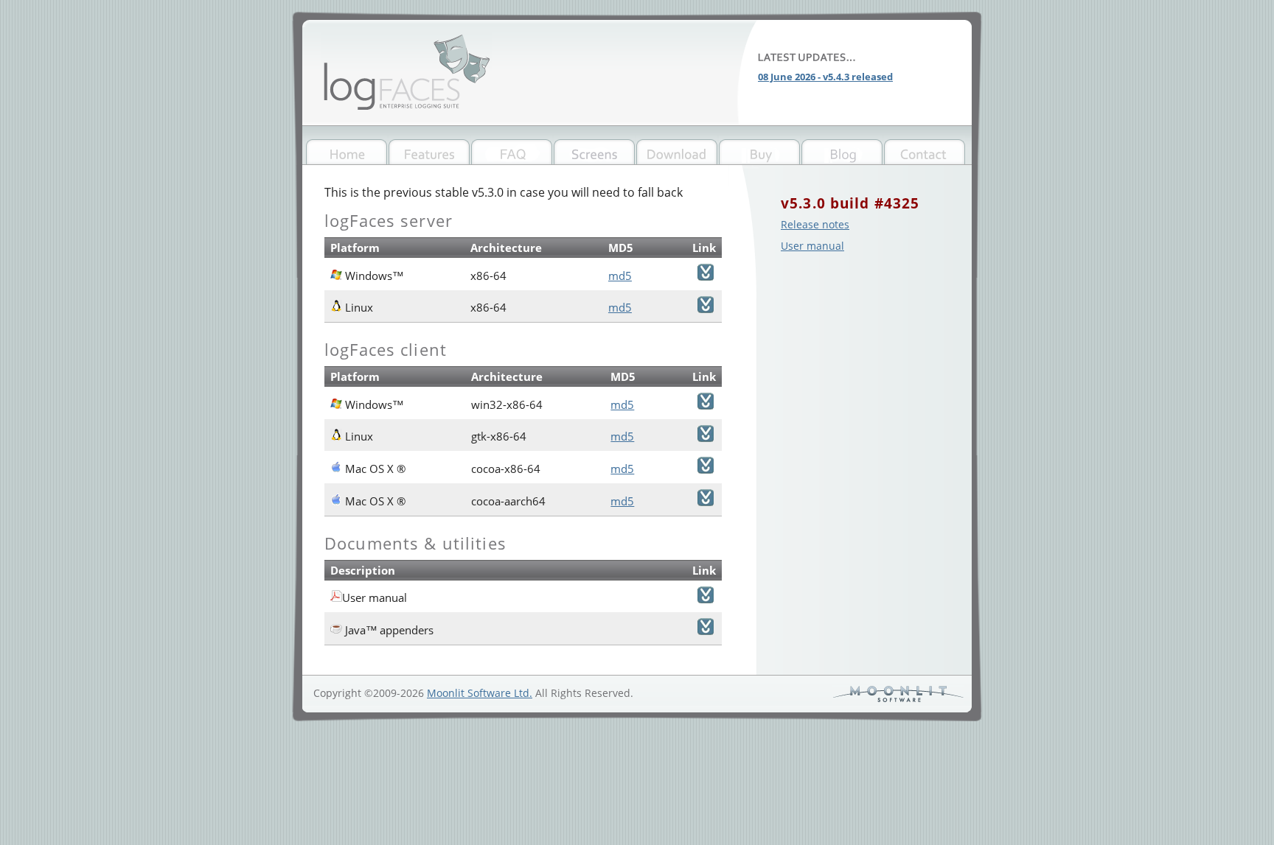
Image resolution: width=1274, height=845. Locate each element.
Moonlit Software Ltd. (479, 693)
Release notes (815, 224)
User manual (812, 246)
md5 (620, 275)
